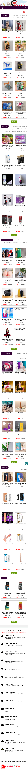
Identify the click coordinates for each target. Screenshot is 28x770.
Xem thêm (14, 121)
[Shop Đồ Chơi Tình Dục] (14, 3)
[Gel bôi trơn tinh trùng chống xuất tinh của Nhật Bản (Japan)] (7, 179)
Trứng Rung (19, 353)
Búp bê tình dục (7, 242)
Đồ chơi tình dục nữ (6, 353)
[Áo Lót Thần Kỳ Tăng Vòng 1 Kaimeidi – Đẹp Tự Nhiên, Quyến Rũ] (7, 406)
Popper (3, 578)
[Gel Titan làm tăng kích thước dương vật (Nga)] (7, 219)
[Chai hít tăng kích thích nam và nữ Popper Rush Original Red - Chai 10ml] (20, 606)
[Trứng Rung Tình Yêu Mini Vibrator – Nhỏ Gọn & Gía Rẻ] (20, 447)
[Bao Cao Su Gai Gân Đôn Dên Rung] (7, 497)
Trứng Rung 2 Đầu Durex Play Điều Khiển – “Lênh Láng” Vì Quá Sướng (20, 374)
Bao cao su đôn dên (23, 469)
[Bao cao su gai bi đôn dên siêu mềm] (7, 517)
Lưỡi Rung (15, 355)
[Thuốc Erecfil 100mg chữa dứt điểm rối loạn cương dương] (7, 86)
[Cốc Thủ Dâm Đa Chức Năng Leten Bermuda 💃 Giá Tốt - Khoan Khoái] (7, 293)
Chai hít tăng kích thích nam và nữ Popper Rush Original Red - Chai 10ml (20, 613)
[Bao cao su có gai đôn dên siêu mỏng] (7, 557)
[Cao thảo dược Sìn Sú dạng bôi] (20, 66)
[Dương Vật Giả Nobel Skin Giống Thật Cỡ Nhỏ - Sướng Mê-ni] (20, 406)
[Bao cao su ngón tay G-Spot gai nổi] (20, 477)
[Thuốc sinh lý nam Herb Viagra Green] (20, 86)
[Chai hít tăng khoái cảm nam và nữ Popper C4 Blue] (7, 586)
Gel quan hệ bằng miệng (22, 128)
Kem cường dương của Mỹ (20, 205)
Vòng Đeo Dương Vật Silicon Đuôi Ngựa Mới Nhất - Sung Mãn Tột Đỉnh (20, 280)
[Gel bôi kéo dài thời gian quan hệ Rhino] (7, 199)
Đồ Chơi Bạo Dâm (23, 358)
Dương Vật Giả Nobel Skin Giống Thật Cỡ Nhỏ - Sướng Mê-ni (20, 414)
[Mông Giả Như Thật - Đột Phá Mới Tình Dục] (7, 273)
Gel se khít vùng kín (17, 126)
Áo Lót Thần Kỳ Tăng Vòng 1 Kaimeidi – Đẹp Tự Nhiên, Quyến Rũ (7, 414)
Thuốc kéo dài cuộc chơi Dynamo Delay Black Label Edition (20, 33)
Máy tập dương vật (14, 242)
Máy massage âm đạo (22, 355)
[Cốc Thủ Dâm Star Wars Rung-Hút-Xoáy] (20, 313)
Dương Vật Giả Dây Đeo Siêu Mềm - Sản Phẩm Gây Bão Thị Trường (20, 394)
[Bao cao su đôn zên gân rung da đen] (20, 517)
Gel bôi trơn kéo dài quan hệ (10, 131)
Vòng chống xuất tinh (22, 245)
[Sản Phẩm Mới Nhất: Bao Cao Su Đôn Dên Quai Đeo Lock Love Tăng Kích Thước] (7, 477)
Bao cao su (4, 467)
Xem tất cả (24, 15)
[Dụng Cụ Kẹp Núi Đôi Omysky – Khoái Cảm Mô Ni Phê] (7, 426)
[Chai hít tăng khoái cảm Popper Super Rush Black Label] (20, 586)
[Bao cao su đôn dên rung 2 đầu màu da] (7, 537)
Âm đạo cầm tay (18, 239)
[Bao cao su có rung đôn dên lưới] (20, 497)
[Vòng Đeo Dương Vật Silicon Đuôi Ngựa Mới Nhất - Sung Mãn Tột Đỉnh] (20, 273)
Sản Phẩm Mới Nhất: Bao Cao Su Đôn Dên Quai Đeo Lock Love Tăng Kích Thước (7, 485)
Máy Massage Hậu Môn (6, 356)
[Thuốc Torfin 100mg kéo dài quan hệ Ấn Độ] (20, 106)
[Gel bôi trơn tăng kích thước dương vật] (20, 159)
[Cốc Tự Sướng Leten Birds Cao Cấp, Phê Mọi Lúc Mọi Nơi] (20, 253)
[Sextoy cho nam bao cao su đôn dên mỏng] (20, 537)
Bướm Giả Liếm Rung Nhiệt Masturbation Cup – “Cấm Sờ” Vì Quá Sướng (7, 260)
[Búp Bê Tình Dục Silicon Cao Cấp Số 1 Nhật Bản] (7, 333)
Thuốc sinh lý (5, 15)
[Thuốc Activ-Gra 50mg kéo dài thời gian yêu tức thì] (7, 66)
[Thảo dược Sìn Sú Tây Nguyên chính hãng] (7, 46)
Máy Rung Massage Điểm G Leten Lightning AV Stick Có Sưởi (20, 434)
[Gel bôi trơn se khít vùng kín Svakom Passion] (7, 159)
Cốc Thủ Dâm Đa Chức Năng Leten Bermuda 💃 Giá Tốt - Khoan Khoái (7, 300)
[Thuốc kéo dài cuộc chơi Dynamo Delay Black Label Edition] (20, 25)
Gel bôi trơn (4, 126)
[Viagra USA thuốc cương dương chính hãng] (7, 106)
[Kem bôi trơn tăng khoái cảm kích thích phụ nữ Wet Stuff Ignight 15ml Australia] (20, 179)
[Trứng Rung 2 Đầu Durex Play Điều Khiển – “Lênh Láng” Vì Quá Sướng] (20, 366)
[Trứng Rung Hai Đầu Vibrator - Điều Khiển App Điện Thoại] (7, 366)
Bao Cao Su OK (18, 467)
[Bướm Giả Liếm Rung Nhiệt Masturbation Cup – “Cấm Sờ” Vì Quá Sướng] (7, 253)
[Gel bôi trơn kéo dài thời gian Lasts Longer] (20, 219)
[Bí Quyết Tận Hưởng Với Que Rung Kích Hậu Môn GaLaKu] (7, 447)
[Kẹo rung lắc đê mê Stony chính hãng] (7, 25)
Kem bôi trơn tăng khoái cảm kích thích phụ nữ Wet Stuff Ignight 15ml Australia (20, 187)
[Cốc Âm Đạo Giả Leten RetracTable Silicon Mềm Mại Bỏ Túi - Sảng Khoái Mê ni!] (20, 293)
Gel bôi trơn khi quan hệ (22, 131)
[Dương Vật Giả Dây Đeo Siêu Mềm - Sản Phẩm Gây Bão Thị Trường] (20, 386)
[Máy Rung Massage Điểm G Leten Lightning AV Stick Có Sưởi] (20, 426)
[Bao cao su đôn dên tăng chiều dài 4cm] (20, 557)
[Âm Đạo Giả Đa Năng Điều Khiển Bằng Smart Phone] (20, 333)
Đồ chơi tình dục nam (6, 240)
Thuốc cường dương (17, 15)
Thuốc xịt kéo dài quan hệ (22, 17)
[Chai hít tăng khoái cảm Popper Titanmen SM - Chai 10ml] (7, 606)
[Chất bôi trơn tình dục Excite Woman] (20, 139)
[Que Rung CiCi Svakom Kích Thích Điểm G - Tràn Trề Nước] (7, 386)
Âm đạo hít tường (23, 242)
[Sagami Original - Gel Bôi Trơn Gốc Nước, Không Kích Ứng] (7, 139)
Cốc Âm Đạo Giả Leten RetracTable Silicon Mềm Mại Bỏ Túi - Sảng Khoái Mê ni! (20, 300)
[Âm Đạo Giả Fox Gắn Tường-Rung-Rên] (7, 313)
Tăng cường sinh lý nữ (11, 17)
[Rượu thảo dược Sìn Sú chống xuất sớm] (20, 46)
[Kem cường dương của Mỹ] (20, 199)
